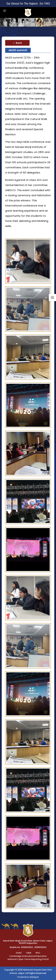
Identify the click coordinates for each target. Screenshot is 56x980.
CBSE (28, 952)
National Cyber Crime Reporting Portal (28, 959)
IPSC (38, 952)
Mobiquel (34, 977)
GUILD (19, 952)
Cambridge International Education (28, 956)
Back (18, 42)
